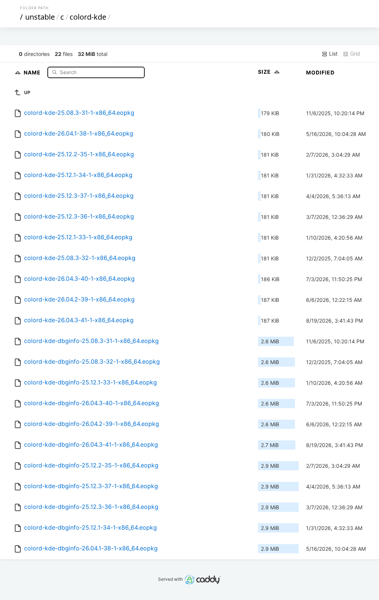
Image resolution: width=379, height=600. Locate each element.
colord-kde (88, 17)
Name (33, 72)
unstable (40, 17)
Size (265, 72)
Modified (320, 72)
